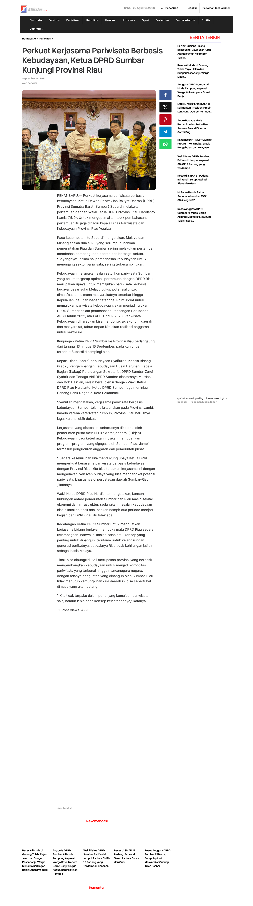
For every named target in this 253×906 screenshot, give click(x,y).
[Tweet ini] (165, 107)
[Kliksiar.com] (33, 8)
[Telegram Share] (165, 132)
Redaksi (182, 401)
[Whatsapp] (165, 144)
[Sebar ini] (165, 95)
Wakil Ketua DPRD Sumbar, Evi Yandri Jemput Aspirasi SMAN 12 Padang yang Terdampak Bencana (96, 858)
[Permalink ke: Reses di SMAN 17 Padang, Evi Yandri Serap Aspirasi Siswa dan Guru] (127, 838)
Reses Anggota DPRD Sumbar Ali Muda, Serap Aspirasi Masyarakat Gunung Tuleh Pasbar (158, 858)
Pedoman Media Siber (204, 401)
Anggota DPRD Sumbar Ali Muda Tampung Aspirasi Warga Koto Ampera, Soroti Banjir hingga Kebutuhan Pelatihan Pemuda (65, 862)
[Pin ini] (165, 119)
